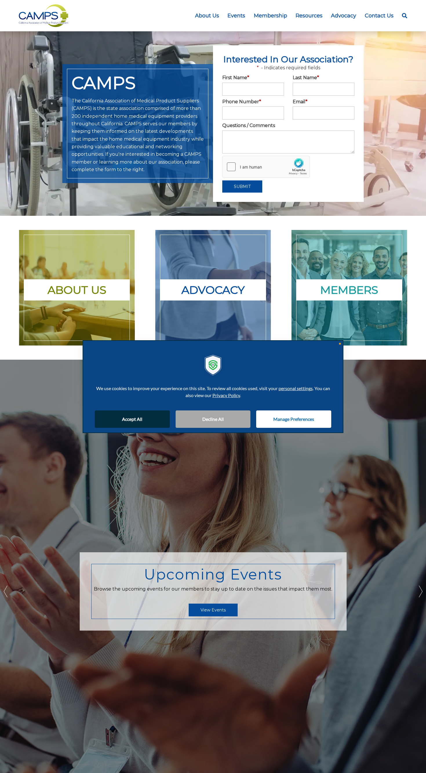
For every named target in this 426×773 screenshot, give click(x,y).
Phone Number (241, 101)
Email (300, 101)
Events (236, 15)
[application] (213, 386)
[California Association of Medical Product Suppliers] (43, 15)
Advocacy (343, 15)
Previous (6, 591)
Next (420, 591)
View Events (213, 610)
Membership (270, 15)
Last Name (306, 77)
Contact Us (379, 15)
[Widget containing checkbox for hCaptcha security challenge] (266, 167)
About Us (207, 15)
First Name (235, 77)
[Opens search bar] (402, 15)
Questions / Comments (248, 125)
